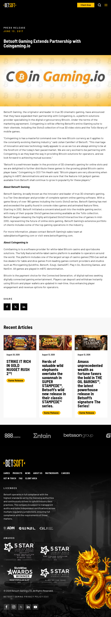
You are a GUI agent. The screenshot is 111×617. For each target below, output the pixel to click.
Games (7, 473)
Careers (65, 473)
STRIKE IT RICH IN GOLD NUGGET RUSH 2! (19, 367)
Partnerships (52, 473)
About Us (37, 473)
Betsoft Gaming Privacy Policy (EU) (26, 597)
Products (17, 473)
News (27, 473)
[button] (105, 5)
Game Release (15, 380)
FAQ (20, 478)
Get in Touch (10, 478)
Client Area (31, 478)
